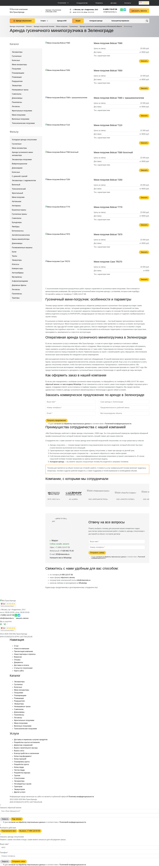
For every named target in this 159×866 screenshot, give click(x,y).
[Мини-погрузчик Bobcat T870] (68, 244)
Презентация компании (23, 651)
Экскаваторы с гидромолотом (24, 180)
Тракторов (18, 786)
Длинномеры (17, 98)
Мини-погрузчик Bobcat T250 (108, 180)
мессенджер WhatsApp (72, 384)
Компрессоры (17, 268)
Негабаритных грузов (22, 784)
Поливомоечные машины (22, 247)
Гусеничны (18, 684)
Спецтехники (19, 778)
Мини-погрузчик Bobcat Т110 (108, 125)
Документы (18, 662)
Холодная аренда (57, 462)
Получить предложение (56, 420)
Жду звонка (16, 819)
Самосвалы (16, 94)
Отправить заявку (97, 553)
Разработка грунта (21, 764)
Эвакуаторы (17, 85)
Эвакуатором (19, 789)
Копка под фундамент (23, 756)
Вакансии (18, 657)
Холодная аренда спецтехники (24, 140)
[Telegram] (124, 9)
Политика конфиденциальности (81, 797)
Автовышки (16, 201)
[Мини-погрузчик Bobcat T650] (68, 80)
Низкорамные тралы (20, 90)
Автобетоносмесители (21, 235)
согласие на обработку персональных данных (72, 424)
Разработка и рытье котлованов (27, 742)
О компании (62, 3)
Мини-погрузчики (18, 115)
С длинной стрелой (19, 176)
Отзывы (17, 660)
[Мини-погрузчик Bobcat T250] (68, 190)
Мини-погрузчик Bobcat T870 (108, 234)
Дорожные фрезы (19, 285)
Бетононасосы (18, 231)
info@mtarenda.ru (110, 12)
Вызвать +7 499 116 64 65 (29, 831)
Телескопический (19, 189)
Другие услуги (19, 792)
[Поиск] (147, 20)
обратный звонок (52, 384)
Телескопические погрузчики (23, 123)
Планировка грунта (22, 762)
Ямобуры (15, 227)
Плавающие (17, 77)
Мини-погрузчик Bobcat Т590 (108, 43)
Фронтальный (17, 193)
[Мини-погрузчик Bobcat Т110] (68, 135)
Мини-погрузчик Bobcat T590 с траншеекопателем (119, 98)
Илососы (15, 264)
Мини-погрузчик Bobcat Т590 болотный (113, 152)
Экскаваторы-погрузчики (22, 159)
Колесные (16, 60)
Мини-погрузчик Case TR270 (108, 261)
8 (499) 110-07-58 (110, 9)
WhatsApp (83, 583)
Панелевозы (17, 102)
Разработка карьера (22, 773)
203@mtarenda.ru (62, 554)
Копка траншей (20, 759)
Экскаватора (19, 781)
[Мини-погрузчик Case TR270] (68, 271)
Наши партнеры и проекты (25, 654)
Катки (14, 252)
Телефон (4, 852)
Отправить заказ (18, 861)
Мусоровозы (17, 277)
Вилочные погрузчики (20, 119)
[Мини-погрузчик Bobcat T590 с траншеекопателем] (68, 108)
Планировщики (18, 73)
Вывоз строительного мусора (26, 748)
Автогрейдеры (18, 273)
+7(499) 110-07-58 (7, 615)
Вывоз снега (19, 751)
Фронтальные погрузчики (22, 111)
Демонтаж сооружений (23, 745)
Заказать (144, 61)
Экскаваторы (17, 52)
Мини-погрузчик (18, 197)
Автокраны (16, 206)
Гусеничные (17, 56)
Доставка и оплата (21, 665)
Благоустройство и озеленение (26, 753)
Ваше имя (4, 844)
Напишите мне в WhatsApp (61, 558)
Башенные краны (19, 210)
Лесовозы (16, 106)
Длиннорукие (17, 168)
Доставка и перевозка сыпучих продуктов (30, 739)
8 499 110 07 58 (66, 575)
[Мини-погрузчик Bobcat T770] (68, 217)
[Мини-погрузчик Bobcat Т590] (68, 53)
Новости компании (21, 649)
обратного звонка (68, 577)
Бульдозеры (17, 222)
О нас (16, 646)
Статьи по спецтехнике (23, 668)
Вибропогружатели (19, 164)
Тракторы (16, 298)
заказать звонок (139, 10)
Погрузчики (16, 69)
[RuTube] (2, 624)
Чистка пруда (19, 770)
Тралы (14, 256)
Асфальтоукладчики (20, 281)
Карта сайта (19, 671)
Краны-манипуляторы (21, 239)
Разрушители (17, 81)
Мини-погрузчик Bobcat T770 (108, 207)
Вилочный (16, 185)
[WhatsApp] (121, 9)
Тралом (17, 775)
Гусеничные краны (19, 214)
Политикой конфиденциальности (118, 424)
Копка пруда (19, 767)
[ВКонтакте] (5, 624)
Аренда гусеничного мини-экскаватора (22, 153)
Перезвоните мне (9, 831)
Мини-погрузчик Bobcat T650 (108, 70)
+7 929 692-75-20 (67, 551)
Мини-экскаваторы (19, 64)
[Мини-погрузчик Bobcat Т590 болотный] (68, 162)
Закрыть (5, 819)
